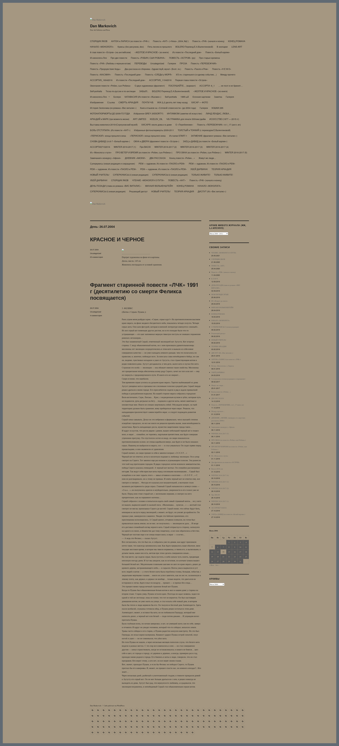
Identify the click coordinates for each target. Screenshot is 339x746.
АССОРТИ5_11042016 (160, 80)
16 (235, 552)
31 (240, 561)
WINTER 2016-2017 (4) (217, 146)
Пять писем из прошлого (160, 46)
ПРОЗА (183, 63)
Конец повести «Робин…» (182, 158)
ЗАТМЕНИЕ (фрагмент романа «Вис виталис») (214, 135)
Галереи (172, 63)
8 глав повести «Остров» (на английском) (110, 52)
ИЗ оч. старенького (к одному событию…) (196, 74)
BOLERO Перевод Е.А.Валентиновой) (194, 46)
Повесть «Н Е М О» (221, 68)
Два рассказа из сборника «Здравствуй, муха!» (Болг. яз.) (153, 68)
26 (212, 561)
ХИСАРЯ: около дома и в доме (156, 124)
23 (235, 556)
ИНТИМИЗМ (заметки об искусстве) (184, 113)
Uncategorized (157, 63)
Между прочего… (218, 411)
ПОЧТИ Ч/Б (147, 102)
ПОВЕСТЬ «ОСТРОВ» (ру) (182, 57)
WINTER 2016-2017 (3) (191, 146)
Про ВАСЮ (145, 146)
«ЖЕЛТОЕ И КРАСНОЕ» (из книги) (152, 52)
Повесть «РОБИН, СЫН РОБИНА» (148, 57)
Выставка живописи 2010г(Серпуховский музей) (114, 124)
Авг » (217, 565)
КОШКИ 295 (217, 107)
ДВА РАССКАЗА (158, 158)
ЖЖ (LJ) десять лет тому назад (172, 102)
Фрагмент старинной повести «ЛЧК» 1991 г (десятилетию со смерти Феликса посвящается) (144, 291)
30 (235, 561)
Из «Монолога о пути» (101, 152)
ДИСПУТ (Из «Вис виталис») (212, 191)
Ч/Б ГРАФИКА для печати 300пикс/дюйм (186, 119)
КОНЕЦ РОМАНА (236, 41)
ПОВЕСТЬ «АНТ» (177, 180)
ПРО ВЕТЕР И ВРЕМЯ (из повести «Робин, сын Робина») (143, 152)
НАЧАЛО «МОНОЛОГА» (102, 46)
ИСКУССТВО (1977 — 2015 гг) (224, 119)
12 (212, 552)
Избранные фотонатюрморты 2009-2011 (154, 130)
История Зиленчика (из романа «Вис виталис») (113, 107)
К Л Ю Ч (214, 278)
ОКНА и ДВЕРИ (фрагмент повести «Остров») (156, 141)
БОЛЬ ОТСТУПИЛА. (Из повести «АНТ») (110, 130)
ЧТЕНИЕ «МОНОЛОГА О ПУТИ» (148, 180)
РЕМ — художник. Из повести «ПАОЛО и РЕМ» (162, 163)
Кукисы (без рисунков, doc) (131, 46)
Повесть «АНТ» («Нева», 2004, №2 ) (171, 41)
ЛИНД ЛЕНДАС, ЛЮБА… (218, 113)
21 (223, 556)
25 (246, 556)
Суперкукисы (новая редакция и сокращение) (112, 163)
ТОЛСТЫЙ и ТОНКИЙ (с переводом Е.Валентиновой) (204, 130)
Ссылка (111, 102)
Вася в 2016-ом (217, 469)
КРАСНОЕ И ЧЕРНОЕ (117, 239)
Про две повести (119, 57)
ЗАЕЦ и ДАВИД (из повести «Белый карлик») (205, 141)
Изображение (97, 102)
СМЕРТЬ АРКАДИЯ (128, 102)
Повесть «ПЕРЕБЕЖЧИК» (204, 63)
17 (240, 552)
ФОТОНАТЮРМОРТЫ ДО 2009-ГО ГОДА (110, 113)
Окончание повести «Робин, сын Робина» (110, 85)
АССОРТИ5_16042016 (101, 80)
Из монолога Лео (98, 57)
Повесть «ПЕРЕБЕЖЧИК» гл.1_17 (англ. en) (219, 124)
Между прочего (227, 74)
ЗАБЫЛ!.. (143, 91)
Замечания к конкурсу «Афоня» (105, 158)
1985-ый (184, 96)
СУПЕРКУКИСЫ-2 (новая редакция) (130, 174)
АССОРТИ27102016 (100, 146)
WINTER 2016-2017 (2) (165, 146)
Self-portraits (96, 91)
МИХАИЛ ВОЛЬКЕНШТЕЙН (159, 185)
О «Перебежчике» (184, 124)
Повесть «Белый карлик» (217, 52)
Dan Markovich (103, 25)
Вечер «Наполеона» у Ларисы (222, 366)
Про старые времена (209, 57)
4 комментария (96, 315)
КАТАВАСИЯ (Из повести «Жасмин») (143, 96)
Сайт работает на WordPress (114, 705)
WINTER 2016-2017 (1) (125, 146)
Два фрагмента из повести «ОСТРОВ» (225, 462)
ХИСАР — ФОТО (199, 102)
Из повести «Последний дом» (187, 52)
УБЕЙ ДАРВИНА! (199, 169)
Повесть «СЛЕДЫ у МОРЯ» (158, 74)
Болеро (117, 96)
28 (223, 561)
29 (229, 561)
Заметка (218, 96)
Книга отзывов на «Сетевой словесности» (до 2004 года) (168, 107)
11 (246, 547)
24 (240, 556)
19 (212, 556)
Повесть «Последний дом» (128, 74)
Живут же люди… (207, 158)
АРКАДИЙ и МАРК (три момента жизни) (109, 119)
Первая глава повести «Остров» (191, 80)
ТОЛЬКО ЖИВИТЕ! (200, 174)
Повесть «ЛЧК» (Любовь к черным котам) (110, 63)
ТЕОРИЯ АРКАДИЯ (221, 169)
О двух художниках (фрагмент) (150, 85)
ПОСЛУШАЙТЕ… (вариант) (182, 85)
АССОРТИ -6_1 (207, 85)
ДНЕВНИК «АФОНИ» (135, 158)
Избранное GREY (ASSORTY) (148, 113)
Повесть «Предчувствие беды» (105, 68)
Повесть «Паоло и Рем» (196, 68)
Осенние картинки (201, 96)
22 (229, 556)
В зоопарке (222, 46)
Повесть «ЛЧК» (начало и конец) (208, 41)
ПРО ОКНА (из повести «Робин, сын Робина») (198, 152)
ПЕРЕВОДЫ (140, 63)
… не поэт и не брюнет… (230, 85)
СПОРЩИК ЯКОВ (98, 41)
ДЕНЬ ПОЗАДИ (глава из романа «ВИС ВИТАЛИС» (115, 185)
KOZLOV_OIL (156, 119)
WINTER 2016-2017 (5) (236, 152)
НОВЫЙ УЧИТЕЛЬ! (99, 174)
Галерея (230, 96)
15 (229, 552)
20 (218, 556)
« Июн (211, 565)
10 (240, 547)
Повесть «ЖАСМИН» (100, 74)
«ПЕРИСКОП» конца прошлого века (108, 135)
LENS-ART (236, 46)
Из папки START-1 (178, 135)
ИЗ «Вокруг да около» (219, 301)
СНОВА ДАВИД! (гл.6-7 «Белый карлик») (110, 141)
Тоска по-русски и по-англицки (120, 91)
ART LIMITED (139, 119)
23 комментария (96, 257)
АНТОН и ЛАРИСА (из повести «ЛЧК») (130, 41)
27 (218, 561)
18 (246, 552)
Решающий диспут (138, 191)
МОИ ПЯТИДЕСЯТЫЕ (220, 294)
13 (218, 552)
